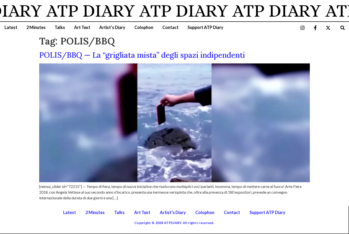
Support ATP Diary (205, 27)
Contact (170, 27)
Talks (60, 27)
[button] (343, 28)
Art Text (82, 27)
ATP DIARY (85, 11)
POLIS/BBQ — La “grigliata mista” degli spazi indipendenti (142, 55)
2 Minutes (36, 27)
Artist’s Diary (112, 27)
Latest (11, 27)
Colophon (143, 27)
